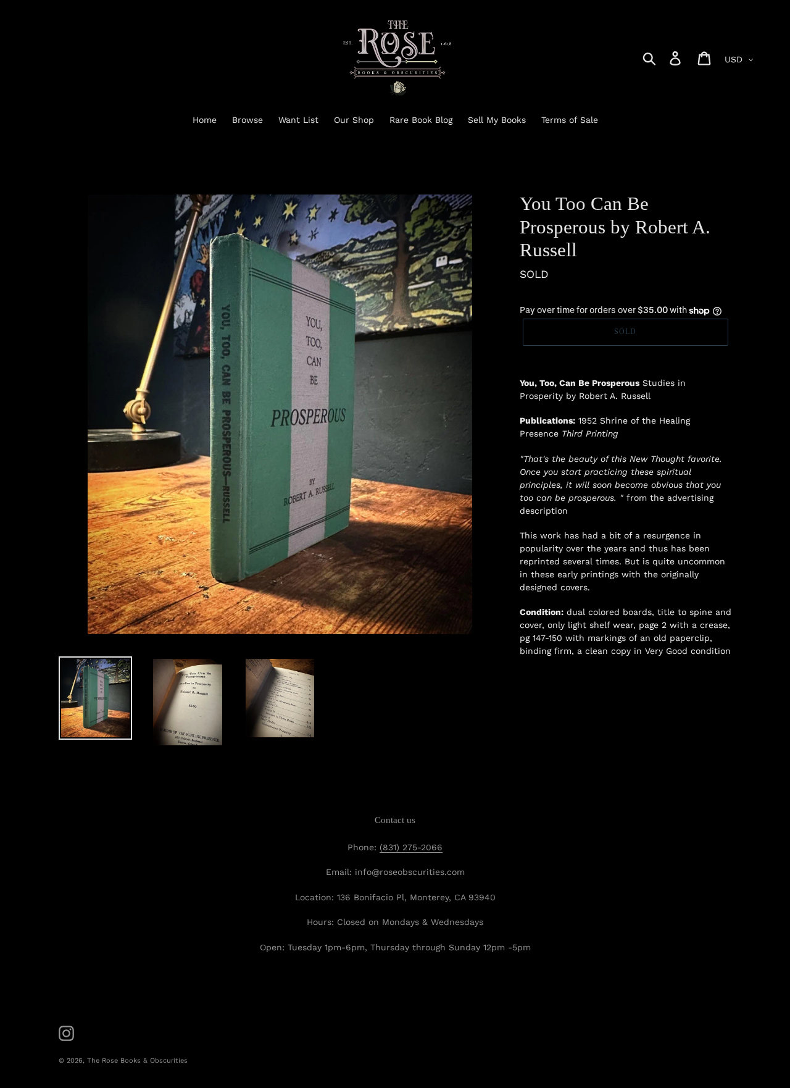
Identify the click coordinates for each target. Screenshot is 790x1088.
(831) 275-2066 (411, 847)
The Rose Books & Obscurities (137, 1061)
